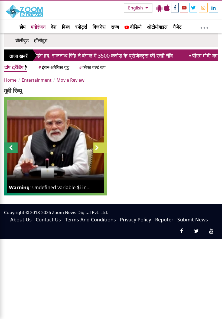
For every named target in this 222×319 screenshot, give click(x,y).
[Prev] (11, 147)
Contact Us (48, 219)
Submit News (192, 219)
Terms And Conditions (90, 219)
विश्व (66, 27)
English (136, 8)
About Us (21, 219)
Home (10, 80)
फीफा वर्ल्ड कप (92, 67)
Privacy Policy (135, 219)
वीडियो (135, 27)
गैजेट (177, 27)
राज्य (115, 27)
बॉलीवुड (22, 40)
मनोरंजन (38, 27)
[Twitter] (193, 7)
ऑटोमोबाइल (157, 27)
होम (22, 27)
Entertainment (36, 80)
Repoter (164, 219)
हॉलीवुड (40, 40)
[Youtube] (184, 7)
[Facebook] (175, 7)
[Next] (100, 147)
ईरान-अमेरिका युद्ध (53, 67)
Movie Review (70, 80)
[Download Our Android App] (159, 8)
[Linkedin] (213, 7)
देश (54, 27)
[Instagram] (203, 7)
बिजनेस (99, 27)
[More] (204, 26)
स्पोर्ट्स (81, 27)
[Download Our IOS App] (167, 8)
